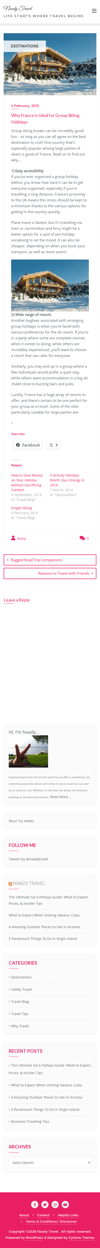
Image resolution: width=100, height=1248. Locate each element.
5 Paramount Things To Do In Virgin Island (43, 938)
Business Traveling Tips (30, 1121)
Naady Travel (29, 883)
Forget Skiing (21, 508)
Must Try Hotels (21, 821)
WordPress (34, 1237)
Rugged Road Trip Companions (36, 559)
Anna (21, 538)
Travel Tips (20, 1013)
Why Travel (20, 1026)
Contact (43, 1215)
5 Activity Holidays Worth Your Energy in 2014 (67, 480)
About (24, 1215)
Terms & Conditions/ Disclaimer (51, 1221)
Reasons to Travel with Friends (63, 573)
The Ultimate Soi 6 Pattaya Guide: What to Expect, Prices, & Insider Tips (50, 1069)
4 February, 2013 (25, 106)
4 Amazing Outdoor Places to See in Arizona (44, 927)
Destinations (21, 977)
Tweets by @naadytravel (28, 859)
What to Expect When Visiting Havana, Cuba (44, 915)
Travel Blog (20, 1001)
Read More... (60, 796)
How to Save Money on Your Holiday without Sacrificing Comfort (27, 482)
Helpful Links (68, 1215)
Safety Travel (21, 989)
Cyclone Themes (81, 1237)
